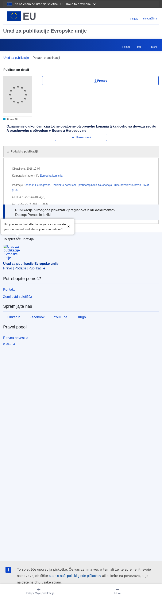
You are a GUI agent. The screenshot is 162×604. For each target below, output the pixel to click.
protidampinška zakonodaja (95, 185)
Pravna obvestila (15, 338)
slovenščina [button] (150, 18)
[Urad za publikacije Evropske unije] (30, 16)
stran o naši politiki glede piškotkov (75, 576)
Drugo (81, 317)
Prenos (102, 80)
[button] (68, 226)
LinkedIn (13, 317)
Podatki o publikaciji (24, 151)
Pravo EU (12, 119)
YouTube (60, 317)
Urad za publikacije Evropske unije (45, 31)
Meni (154, 46)
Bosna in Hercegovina (37, 185)
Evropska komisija (51, 175)
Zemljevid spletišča (17, 296)
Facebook (37, 317)
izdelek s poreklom (65, 185)
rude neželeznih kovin (128, 185)
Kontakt (9, 289)
